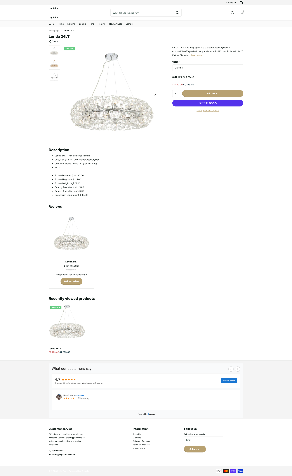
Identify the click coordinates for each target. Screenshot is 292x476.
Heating (102, 23)
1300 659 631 (58, 451)
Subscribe (195, 449)
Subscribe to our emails (194, 434)
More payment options (208, 110)
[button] (155, 95)
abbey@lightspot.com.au (63, 454)
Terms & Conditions (141, 444)
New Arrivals (115, 23)
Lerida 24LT (55, 348)
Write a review (71, 281)
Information (140, 428)
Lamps (82, 23)
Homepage (54, 30)
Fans (91, 23)
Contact (129, 23)
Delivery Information (141, 441)
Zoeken (177, 13)
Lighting (71, 23)
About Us (137, 434)
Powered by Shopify (79, 471)
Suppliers (137, 438)
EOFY (51, 23)
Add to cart (212, 93)
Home (61, 23)
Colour (175, 62)
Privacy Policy (139, 448)
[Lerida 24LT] (67, 322)
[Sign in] (233, 12)
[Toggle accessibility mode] (241, 3)
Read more (196, 55)
